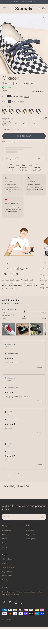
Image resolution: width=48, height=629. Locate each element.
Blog (4, 535)
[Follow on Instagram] (15, 602)
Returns (4, 539)
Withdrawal (6, 580)
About (4, 547)
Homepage (6, 530)
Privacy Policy (7, 576)
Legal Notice (7, 572)
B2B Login (30, 530)
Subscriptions (31, 539)
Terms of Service (8, 567)
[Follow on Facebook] (3, 602)
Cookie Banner (7, 559)
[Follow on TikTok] (21, 602)
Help (4, 543)
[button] (8, 329)
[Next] (45, 2)
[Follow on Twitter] (9, 602)
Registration (30, 535)
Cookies (5, 563)
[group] (24, 300)
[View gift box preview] (17, 158)
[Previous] (2, 2)
